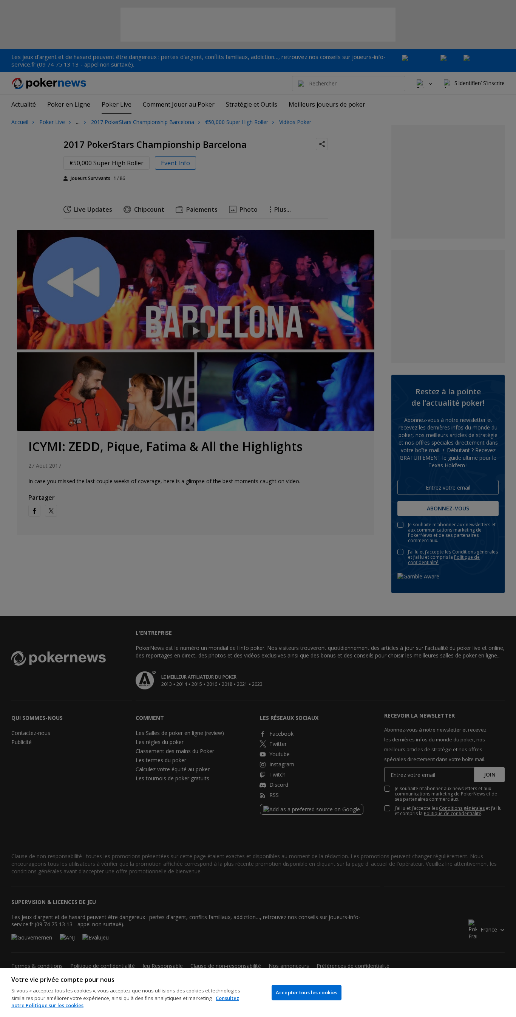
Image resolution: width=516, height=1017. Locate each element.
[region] (258, 992)
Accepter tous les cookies (306, 992)
